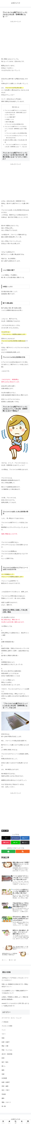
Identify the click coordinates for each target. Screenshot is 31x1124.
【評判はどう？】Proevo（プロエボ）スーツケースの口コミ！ (15, 979)
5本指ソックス (10, 119)
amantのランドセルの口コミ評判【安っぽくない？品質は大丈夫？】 (15, 1004)
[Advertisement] (15, 38)
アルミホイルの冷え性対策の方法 (15, 124)
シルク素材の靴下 (10, 117)
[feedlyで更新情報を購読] (8, 851)
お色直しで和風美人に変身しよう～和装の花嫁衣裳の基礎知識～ (15, 998)
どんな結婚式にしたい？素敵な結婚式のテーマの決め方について (15, 992)
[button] (25, 842)
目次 (13, 107)
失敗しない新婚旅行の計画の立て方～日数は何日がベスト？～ (15, 985)
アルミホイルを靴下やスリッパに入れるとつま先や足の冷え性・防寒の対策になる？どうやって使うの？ (16, 112)
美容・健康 (5, 830)
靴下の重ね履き (10, 121)
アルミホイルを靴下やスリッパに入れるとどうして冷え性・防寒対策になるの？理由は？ (16, 128)
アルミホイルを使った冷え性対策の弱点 (16, 133)
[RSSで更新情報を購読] (23, 851)
